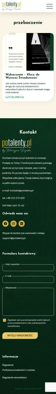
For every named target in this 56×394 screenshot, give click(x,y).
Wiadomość (11, 288)
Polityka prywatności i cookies (18, 369)
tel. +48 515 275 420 (13, 197)
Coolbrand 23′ (35, 388)
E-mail (8, 276)
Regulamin (8, 364)
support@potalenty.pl (14, 237)
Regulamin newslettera (14, 377)
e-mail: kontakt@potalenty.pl (17, 190)
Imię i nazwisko (12, 264)
